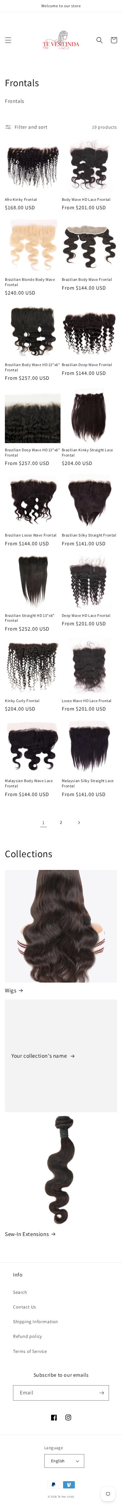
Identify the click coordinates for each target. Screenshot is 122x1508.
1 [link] (43, 822)
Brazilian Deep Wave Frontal (87, 364)
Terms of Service (30, 1351)
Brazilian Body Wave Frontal (87, 279)
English (58, 1461)
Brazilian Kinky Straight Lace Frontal (87, 452)
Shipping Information (35, 1321)
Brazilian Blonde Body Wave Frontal (30, 282)
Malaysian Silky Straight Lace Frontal (88, 783)
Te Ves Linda (66, 1496)
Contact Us (24, 1307)
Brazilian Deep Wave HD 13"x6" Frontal (32, 452)
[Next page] (79, 822)
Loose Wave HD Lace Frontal (87, 700)
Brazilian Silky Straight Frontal (89, 535)
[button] (8, 40)
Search (20, 1292)
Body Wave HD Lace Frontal (86, 199)
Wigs (10, 990)
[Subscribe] (101, 1393)
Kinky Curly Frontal (22, 700)
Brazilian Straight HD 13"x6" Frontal (30, 618)
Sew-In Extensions (27, 1234)
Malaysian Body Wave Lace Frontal (29, 783)
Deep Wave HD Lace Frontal (86, 615)
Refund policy (27, 1336)
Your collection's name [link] (39, 1055)
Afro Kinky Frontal (21, 199)
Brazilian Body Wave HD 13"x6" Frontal (32, 367)
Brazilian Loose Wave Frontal (31, 535)
